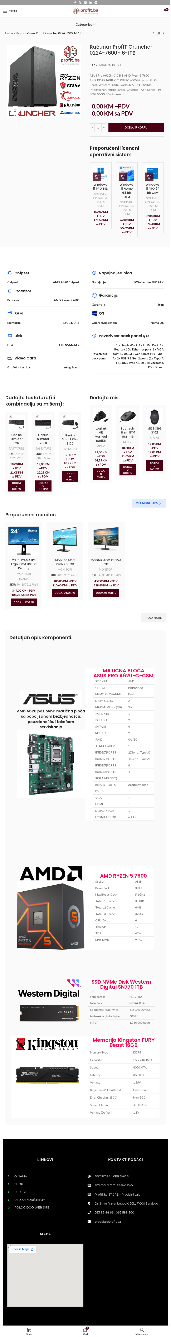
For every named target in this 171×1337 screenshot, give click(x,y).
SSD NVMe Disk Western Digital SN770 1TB (121, 984)
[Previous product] (153, 33)
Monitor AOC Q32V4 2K (106, 562)
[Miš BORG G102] (154, 416)
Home (9, 33)
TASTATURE (16, 448)
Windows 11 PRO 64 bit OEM (153, 188)
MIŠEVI (101, 446)
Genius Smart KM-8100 (70, 439)
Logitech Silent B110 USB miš (127, 432)
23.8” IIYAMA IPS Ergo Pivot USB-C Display (23, 564)
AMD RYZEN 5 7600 (123, 875)
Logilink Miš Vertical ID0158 (101, 434)
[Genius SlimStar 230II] (43, 423)
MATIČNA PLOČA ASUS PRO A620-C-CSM (123, 673)
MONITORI (24, 573)
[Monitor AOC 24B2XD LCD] (65, 540)
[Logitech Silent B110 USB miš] (127, 416)
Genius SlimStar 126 (16, 439)
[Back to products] (158, 33)
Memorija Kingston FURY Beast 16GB (124, 1042)
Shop (18, 33)
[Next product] (163, 33)
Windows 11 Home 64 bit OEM (127, 190)
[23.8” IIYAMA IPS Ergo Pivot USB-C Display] (23, 540)
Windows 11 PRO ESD (100, 186)
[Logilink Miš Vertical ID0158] (101, 416)
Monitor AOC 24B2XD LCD (65, 562)
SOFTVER (100, 194)
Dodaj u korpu (136, 127)
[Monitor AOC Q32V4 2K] (106, 540)
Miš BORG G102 (154, 430)
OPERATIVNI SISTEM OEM (101, 201)
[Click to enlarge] (15, 110)
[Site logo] (85, 11)
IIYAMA (24, 579)
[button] (97, 176)
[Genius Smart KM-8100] (70, 423)
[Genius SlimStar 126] (16, 423)
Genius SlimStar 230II (43, 439)
